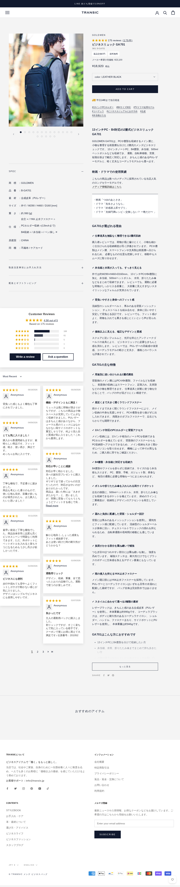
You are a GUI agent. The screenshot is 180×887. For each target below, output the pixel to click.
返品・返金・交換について (109, 779)
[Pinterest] (113, 675)
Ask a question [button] (58, 356)
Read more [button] (52, 505)
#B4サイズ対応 (123, 107)
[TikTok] (48, 788)
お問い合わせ (101, 785)
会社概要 (99, 761)
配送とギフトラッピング (23, 283)
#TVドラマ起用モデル (144, 107)
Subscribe (107, 834)
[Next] (78, 134)
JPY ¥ (12, 865)
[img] (10, 390)
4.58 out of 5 (51, 320)
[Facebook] (104, 675)
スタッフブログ (14, 845)
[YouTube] (39, 788)
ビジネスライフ (14, 833)
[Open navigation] (7, 12)
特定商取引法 (101, 767)
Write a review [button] (25, 356)
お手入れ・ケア (14, 816)
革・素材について (16, 821)
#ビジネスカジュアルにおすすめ (122, 111)
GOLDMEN (99, 35)
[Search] (165, 12)
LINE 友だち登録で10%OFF (90, 4)
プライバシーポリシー (106, 773)
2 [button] (37, 651)
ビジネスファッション (18, 839)
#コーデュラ (98, 111)
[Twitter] (108, 675)
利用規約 (99, 790)
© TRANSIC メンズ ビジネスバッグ (28, 874)
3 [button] (43, 651)
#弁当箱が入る (99, 115)
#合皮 (143, 111)
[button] (100, 40)
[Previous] (13, 134)
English (29, 865)
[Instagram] (23, 788)
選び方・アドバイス (17, 827)
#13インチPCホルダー (103, 107)
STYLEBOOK (13, 810)
